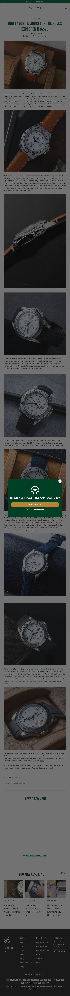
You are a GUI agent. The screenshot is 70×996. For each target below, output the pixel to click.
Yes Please (35, 504)
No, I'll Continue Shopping (35, 509)
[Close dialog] (60, 481)
